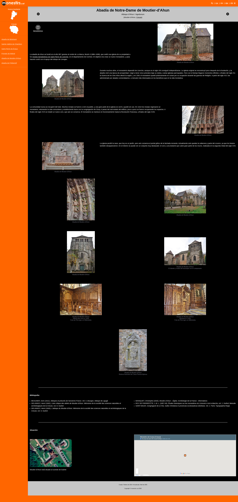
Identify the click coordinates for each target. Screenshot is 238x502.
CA (217, 3)
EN (227, 3)
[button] (235, 3)
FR (232, 3)
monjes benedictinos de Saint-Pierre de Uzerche (50, 57)
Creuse (139, 17)
